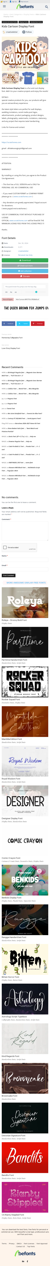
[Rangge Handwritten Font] (25, 919)
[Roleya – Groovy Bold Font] (25, 602)
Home (5, 14)
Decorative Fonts (8, 702)
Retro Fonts (17, 1218)
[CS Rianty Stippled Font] (25, 1197)
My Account (24, 1)
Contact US (20, 1246)
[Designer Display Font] (25, 800)
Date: (6, 243)
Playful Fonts (18, 901)
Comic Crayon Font (11, 858)
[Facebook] (27, 1261)
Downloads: (8, 247)
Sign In (4, 1)
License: (7, 255)
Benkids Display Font (11, 897)
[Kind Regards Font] (25, 1038)
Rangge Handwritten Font (14, 937)
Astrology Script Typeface (14, 1016)
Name (5, 556)
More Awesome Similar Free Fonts (26, 582)
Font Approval (42, 1244)
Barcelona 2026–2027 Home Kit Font (27, 423)
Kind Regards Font (10, 1056)
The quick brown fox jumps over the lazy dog (26, 308)
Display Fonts (29, 14)
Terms (4, 1244)
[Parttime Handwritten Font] (25, 642)
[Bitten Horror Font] (25, 959)
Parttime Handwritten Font (14, 660)
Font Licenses (29, 1244)
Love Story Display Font (11, 348)
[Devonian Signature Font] (25, 1118)
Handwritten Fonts (36, 22)
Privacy (11, 1244)
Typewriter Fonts (29, 901)
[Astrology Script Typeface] (25, 999)
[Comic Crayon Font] (25, 840)
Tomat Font (11, 408)
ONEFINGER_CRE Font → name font (21, 462)
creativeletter (23, 251)
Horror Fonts (17, 980)
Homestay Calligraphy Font (12, 338)
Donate (26, 276)
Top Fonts (31, 1246)
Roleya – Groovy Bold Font (14, 620)
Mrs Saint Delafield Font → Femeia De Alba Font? (25, 413)
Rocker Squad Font (11, 699)
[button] (46, 7)
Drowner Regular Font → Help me (20, 441)
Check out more (26, 265)
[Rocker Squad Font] (25, 681)
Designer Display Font (12, 818)
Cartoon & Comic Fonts (10, 22)
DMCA (19, 1244)
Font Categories (16, 14)
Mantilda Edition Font (12, 739)
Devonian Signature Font (13, 1135)
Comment (6, 519)
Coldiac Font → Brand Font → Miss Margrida (23, 389)
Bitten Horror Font (10, 977)
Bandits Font (8, 1175)
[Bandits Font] (25, 1157)
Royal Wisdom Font (11, 778)
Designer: (7, 251)
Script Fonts (21, 663)
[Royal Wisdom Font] (25, 761)
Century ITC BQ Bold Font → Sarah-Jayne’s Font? (24, 418)
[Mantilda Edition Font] (25, 721)
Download (26, 260)
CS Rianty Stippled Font (13, 1215)
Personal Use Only (25, 255)
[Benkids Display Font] (25, 880)
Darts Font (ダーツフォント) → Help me (22, 436)
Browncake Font (9, 1096)
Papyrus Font (12, 399)
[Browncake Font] (25, 1078)
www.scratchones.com (23, 196)
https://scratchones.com (11, 142)
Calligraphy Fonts (8, 1020)
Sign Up (13, 1)
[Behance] (23, 1261)
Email (5, 565)
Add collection (26, 271)
